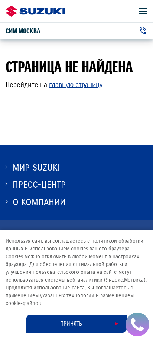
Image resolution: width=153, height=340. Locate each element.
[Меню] (143, 11)
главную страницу (75, 85)
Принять (71, 323)
